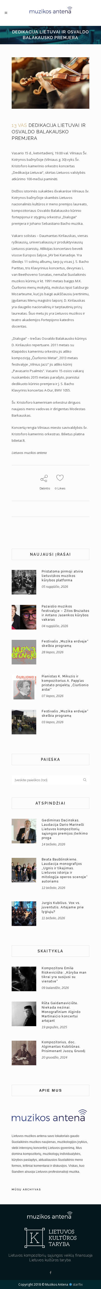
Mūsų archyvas (26, 1189)
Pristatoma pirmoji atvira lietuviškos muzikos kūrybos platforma (62, 576)
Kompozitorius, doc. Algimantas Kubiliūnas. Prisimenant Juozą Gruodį (63, 1046)
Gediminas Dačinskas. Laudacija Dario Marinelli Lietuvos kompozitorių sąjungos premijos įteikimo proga (65, 829)
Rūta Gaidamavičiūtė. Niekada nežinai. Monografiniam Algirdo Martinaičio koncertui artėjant (61, 1012)
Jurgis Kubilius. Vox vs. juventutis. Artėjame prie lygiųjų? (63, 907)
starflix (78, 1284)
